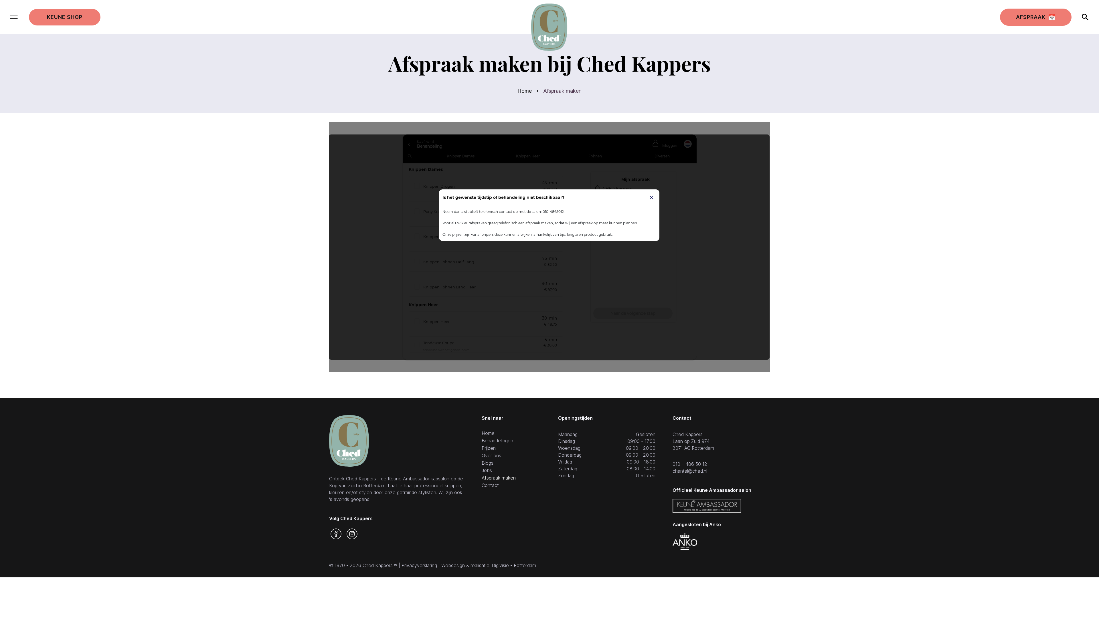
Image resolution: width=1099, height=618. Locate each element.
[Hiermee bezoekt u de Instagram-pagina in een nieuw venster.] (352, 534)
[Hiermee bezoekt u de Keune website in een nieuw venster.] (707, 506)
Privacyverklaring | (421, 565)
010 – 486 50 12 (690, 464)
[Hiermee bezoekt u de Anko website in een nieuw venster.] (685, 541)
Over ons (491, 455)
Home (524, 91)
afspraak (1036, 17)
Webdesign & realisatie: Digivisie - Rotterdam (488, 565)
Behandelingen (497, 440)
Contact (490, 485)
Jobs (487, 470)
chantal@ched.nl (690, 471)
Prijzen (489, 448)
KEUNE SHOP (64, 17)
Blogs (487, 463)
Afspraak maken (499, 478)
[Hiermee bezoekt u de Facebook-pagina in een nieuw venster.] (336, 534)
